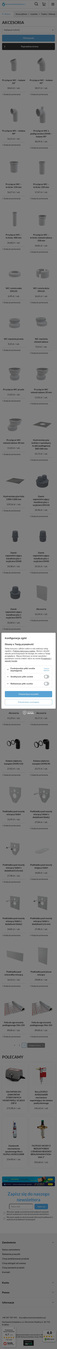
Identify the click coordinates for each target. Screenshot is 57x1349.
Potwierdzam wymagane (28, 702)
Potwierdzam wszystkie (29, 694)
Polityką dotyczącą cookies (24, 651)
